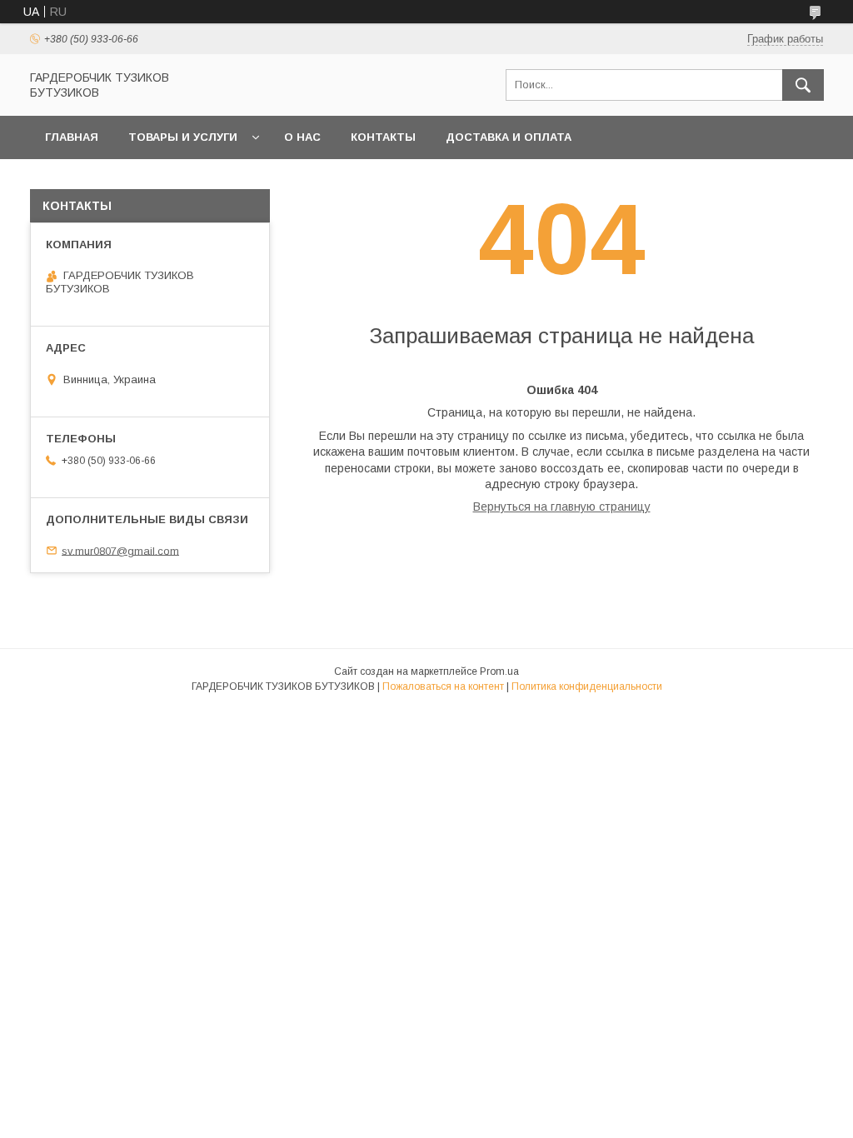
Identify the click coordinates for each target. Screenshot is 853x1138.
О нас (302, 137)
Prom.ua (499, 671)
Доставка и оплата (508, 137)
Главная (71, 137)
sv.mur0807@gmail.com (120, 550)
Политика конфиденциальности (586, 686)
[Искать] (803, 85)
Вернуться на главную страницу (562, 506)
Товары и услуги (182, 137)
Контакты (383, 137)
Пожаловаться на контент (443, 686)
